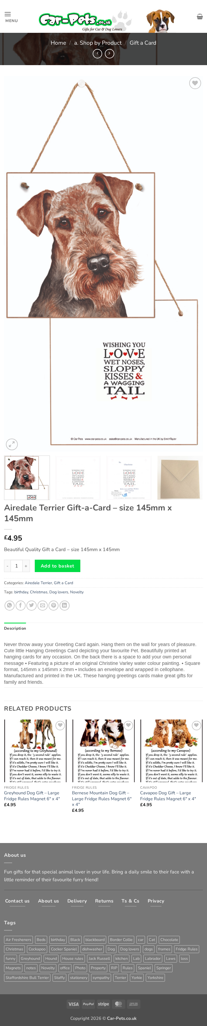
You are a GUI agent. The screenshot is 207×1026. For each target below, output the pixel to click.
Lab (136, 958)
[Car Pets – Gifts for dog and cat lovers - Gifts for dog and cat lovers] (107, 17)
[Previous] (15, 263)
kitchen (121, 958)
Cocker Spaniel (64, 949)
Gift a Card (143, 43)
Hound (51, 958)
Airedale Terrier (38, 583)
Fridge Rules (187, 949)
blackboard (95, 939)
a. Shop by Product (98, 43)
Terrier (120, 977)
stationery (78, 977)
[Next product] (97, 53)
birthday (21, 592)
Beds (41, 939)
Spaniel (144, 968)
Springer (163, 968)
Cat (152, 939)
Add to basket (57, 566)
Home (58, 43)
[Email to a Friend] (42, 606)
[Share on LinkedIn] (65, 606)
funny (10, 958)
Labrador (153, 958)
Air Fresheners (18, 939)
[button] (11, 16)
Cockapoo (37, 949)
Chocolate (169, 939)
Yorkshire (155, 977)
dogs (148, 949)
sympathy (101, 977)
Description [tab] (15, 628)
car (140, 939)
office (65, 968)
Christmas (38, 592)
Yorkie (137, 977)
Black (75, 939)
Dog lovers (58, 592)
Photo (80, 968)
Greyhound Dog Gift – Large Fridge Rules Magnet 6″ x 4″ (32, 796)
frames (164, 949)
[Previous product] (109, 53)
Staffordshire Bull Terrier (27, 977)
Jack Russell (99, 958)
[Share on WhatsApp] (10, 606)
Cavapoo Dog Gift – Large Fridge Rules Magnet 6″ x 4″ (168, 796)
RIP (114, 968)
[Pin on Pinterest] (53, 606)
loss (184, 958)
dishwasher (92, 949)
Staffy (59, 977)
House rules (72, 958)
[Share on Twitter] (31, 606)
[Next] (192, 263)
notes (31, 968)
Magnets (13, 968)
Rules (128, 968)
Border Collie (121, 939)
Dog (111, 949)
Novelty (77, 592)
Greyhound (30, 958)
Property (98, 968)
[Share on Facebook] (21, 606)
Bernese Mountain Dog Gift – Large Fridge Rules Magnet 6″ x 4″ (102, 798)
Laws (170, 958)
